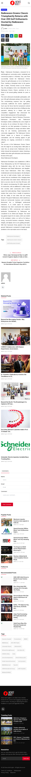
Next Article (14, 260)
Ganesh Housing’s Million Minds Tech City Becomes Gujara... (21, 530)
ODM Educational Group (8, 668)
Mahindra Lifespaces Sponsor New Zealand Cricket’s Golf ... (20, 719)
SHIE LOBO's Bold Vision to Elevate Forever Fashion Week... (21, 578)
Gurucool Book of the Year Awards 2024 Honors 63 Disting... (21, 597)
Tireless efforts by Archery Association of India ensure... (21, 729)
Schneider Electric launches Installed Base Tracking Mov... (15, 458)
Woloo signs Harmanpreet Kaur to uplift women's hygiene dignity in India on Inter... (15, 256)
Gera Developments (7, 657)
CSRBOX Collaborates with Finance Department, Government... (12, 348)
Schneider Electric (6, 646)
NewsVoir (13, 772)
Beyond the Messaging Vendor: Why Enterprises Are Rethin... (12, 320)
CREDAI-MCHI (17, 646)
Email (2, 484)
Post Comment (7, 504)
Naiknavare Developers (13, 236)
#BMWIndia (5, 643)
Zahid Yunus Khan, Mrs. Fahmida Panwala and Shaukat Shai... (20, 625)
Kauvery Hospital (6, 639)
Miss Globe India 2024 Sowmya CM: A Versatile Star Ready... (20, 588)
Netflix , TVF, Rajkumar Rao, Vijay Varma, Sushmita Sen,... (21, 606)
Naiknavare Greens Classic (14, 240)
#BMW (25, 639)
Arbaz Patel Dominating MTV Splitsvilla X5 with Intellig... (20, 615)
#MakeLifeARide (6, 672)
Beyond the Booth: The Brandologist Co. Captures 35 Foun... (14, 403)
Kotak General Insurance (8, 661)
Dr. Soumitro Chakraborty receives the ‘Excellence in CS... (13, 375)
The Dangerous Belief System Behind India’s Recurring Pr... (20, 548)
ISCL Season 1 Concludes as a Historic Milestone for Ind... (22, 739)
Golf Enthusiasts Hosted (13, 243)
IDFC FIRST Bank (15, 643)
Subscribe (26, 758)
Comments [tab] (5, 471)
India (14, 654)
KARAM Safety (6, 654)
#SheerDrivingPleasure (8, 650)
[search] (29, 3)
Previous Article (16, 252)
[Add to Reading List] (7, 40)
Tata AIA (15, 665)
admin (3, 283)
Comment (4, 491)
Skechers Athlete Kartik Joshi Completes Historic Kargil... (21, 557)
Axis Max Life (20, 650)
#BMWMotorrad (6, 665)
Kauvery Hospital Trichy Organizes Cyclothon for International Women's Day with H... (15, 263)
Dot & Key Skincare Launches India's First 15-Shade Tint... (14, 430)
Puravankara (17, 639)
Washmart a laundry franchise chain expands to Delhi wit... (21, 521)
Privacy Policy (5, 772)
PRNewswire (17, 770)
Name (3, 476)
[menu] (2, 3)
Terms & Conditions (6, 770)
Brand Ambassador (21, 657)
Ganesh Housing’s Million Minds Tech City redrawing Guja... (21, 539)
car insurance (21, 661)
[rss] (3, 709)
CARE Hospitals (22, 668)
